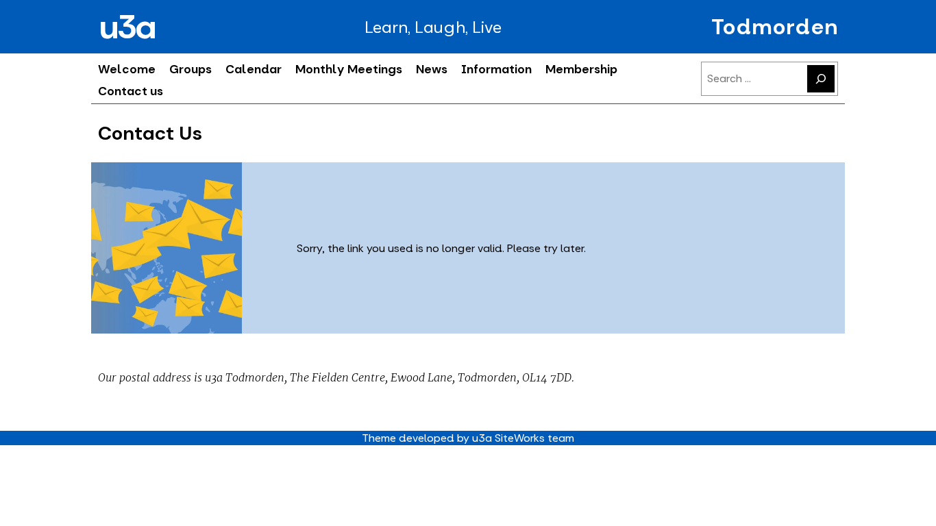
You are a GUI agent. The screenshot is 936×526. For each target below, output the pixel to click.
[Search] (821, 78)
